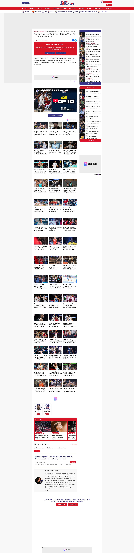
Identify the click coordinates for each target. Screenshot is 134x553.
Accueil (36, 31)
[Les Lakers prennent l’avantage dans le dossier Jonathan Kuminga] (82, 136)
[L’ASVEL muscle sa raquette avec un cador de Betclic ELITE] (82, 79)
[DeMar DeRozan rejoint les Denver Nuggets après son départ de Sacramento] (82, 121)
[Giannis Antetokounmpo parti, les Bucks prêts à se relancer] (82, 131)
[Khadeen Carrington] (38, 407)
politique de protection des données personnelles (61, 464)
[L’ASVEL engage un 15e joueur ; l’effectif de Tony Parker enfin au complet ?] (82, 69)
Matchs (40, 8)
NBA (46, 11)
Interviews (109, 8)
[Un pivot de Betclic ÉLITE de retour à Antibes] (82, 39)
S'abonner (109, 4)
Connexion (74, 444)
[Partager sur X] (75, 40)
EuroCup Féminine (90, 43)
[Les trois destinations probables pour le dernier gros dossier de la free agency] (82, 116)
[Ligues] (106, 11)
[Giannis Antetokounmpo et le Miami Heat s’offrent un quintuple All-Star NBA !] (82, 64)
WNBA (102, 11)
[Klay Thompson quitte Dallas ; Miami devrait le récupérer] (82, 126)
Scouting (81, 8)
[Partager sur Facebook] (73, 40)
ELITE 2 (52, 11)
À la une (24, 8)
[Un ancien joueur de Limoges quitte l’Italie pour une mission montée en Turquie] (82, 74)
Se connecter (108, 2)
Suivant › (59, 115)
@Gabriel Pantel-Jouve (42, 40)
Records (89, 8)
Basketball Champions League (89, 11)
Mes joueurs (72, 8)
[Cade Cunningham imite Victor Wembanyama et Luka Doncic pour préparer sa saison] (82, 59)
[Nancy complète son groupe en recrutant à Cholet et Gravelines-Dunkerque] (59, 426)
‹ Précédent (52, 115)
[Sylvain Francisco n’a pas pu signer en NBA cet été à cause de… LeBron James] (82, 111)
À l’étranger (89, 73)
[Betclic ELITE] (47, 407)
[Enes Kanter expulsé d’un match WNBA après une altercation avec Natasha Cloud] (82, 106)
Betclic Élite (39, 433)
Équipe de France (98, 8)
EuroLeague (38, 11)
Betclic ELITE (28, 11)
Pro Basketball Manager (60, 8)
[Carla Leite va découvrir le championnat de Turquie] (82, 44)
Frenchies (47, 8)
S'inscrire (73, 462)
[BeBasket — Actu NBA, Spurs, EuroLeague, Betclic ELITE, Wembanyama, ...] (67, 3)
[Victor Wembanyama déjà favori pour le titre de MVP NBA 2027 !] (82, 34)
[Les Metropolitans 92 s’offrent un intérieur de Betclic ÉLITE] (82, 54)
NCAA (87, 48)
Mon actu (32, 8)
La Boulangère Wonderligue (65, 11)
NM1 (76, 11)
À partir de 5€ (49, 53)
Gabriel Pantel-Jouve (51, 470)
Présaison (88, 38)
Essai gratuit (61, 53)
